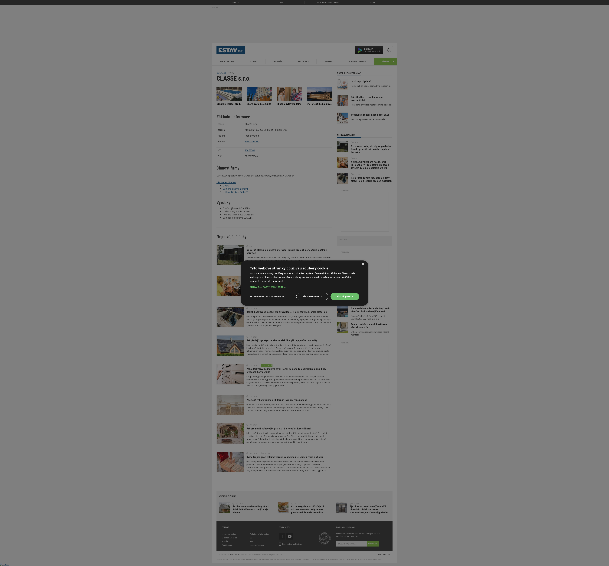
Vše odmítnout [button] (312, 296)
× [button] (363, 264)
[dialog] (304, 283)
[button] (304, 286)
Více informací (275, 281)
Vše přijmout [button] (345, 296)
